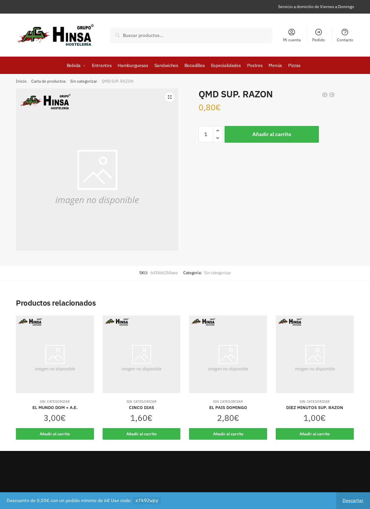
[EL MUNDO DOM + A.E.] (55, 357)
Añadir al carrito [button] (55, 433)
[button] (169, 97)
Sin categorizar (83, 81)
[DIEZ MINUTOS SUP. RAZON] (315, 357)
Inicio (21, 81)
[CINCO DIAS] (142, 357)
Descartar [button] (353, 500)
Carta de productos (48, 81)
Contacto (345, 39)
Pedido (318, 39)
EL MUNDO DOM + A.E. (54, 407)
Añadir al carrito (271, 134)
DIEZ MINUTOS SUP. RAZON (314, 407)
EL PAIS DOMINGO (228, 407)
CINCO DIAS (141, 407)
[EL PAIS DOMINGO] (228, 357)
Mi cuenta (292, 39)
